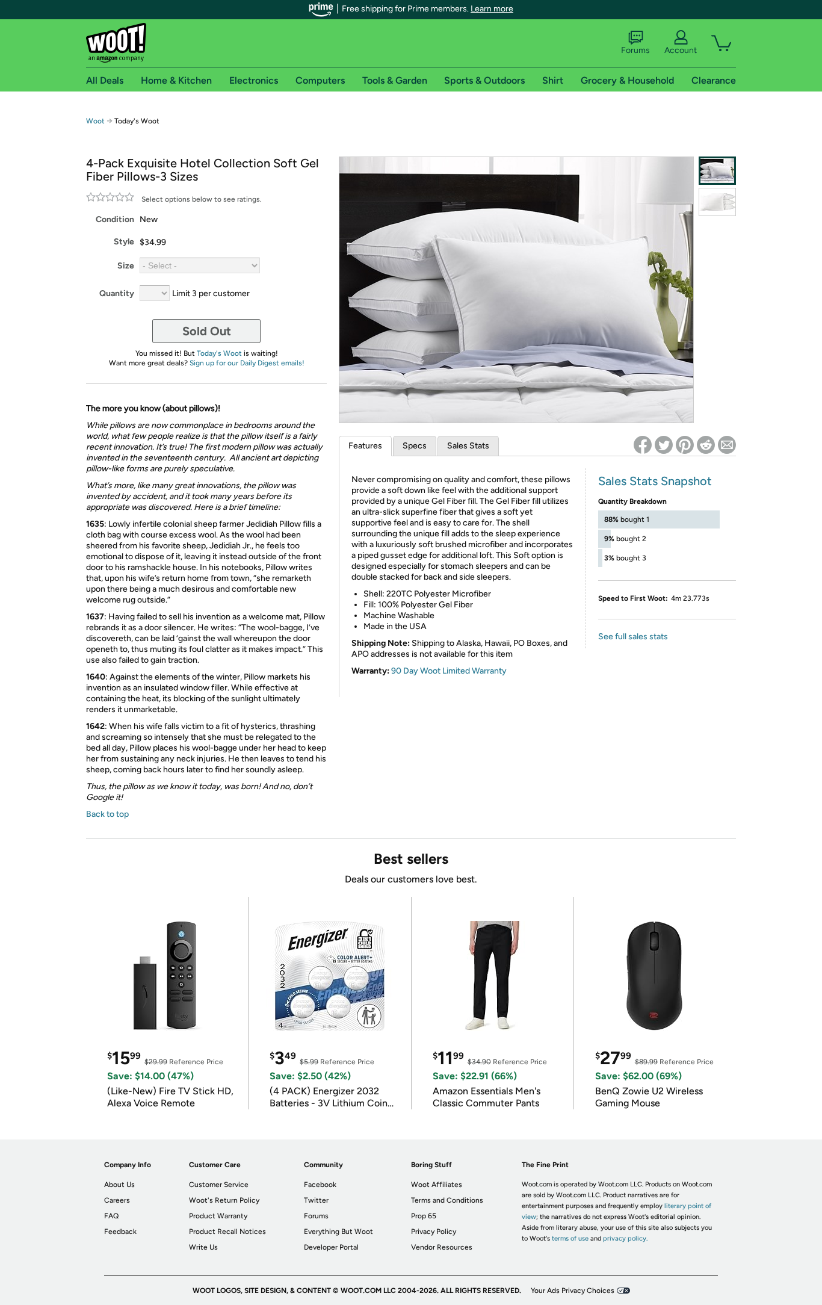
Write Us (203, 1247)
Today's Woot (219, 353)
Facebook (320, 1184)
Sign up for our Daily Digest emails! (247, 363)
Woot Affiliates (436, 1184)
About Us (119, 1184)
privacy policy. (625, 1238)
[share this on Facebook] (643, 445)
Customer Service (219, 1184)
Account (680, 50)
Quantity (116, 293)
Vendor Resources (441, 1247)
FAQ (111, 1216)
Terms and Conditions (447, 1200)
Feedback (120, 1231)
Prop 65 (423, 1216)
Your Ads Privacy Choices (572, 1290)
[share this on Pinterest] (685, 445)
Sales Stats (468, 446)
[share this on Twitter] (664, 445)
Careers (117, 1200)
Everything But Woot (338, 1231)
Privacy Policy (433, 1231)
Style (124, 242)
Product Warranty (218, 1216)
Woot (95, 121)
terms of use (570, 1238)
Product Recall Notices (227, 1231)
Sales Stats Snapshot (655, 481)
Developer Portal (331, 1247)
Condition (115, 219)
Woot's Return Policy (224, 1200)
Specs (415, 446)
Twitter (316, 1200)
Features (365, 446)
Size (125, 266)
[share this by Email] (727, 445)
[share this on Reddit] (706, 445)
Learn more (492, 9)
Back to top (107, 814)
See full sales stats (633, 636)
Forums (635, 50)
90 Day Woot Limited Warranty (449, 671)
